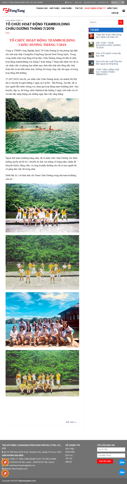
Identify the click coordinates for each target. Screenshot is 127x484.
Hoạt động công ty (95, 8)
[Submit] (123, 2)
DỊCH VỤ (69, 455)
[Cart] (123, 10)
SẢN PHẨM (70, 452)
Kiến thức (112, 8)
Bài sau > (71, 422)
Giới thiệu (54, 8)
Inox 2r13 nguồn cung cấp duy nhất (108, 54)
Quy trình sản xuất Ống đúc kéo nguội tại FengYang (109, 62)
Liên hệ (115, 13)
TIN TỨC (68, 458)
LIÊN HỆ (68, 462)
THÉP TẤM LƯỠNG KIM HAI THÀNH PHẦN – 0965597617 (107, 72)
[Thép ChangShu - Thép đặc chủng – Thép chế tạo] (14, 10)
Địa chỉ (69, 2)
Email (79, 2)
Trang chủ (42, 8)
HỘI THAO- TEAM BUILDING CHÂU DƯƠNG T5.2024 (108, 45)
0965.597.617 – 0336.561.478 (97, 2)
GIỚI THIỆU (69, 449)
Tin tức (79, 8)
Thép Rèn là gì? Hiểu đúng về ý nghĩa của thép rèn (108, 35)
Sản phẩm (66, 8)
